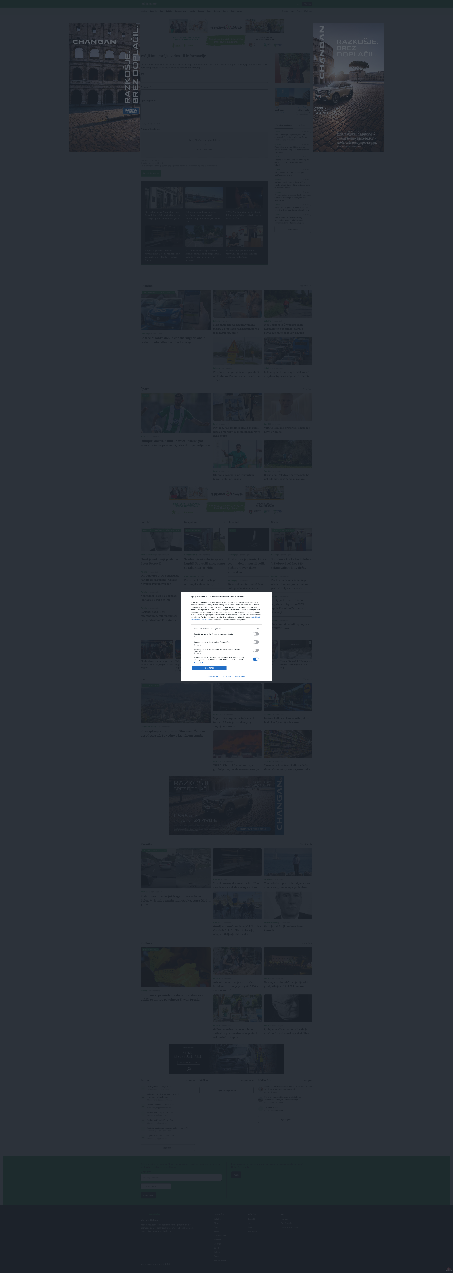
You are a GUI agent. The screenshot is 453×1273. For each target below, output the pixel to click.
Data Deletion (213, 676)
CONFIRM (209, 668)
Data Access (226, 676)
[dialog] (226, 636)
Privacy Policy (240, 676)
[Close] (267, 596)
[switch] (256, 633)
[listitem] (226, 628)
